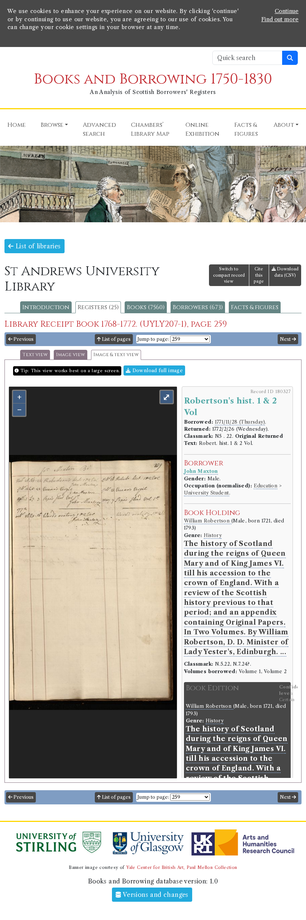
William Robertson (207, 521)
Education (266, 486)
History (213, 535)
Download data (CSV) (286, 272)
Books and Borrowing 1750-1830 (153, 79)
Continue (287, 11)
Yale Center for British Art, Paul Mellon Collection (181, 867)
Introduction (45, 307)
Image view (70, 355)
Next (286, 339)
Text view (35, 355)
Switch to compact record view (229, 275)
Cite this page (259, 275)
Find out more (280, 19)
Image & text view (116, 355)
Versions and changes (154, 894)
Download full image (157, 370)
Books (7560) (146, 307)
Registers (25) (98, 307)
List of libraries (36, 246)
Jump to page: (153, 339)
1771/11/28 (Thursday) (240, 422)
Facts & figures (254, 307)
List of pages (116, 339)
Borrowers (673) (198, 307)
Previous (23, 339)
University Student (206, 493)
